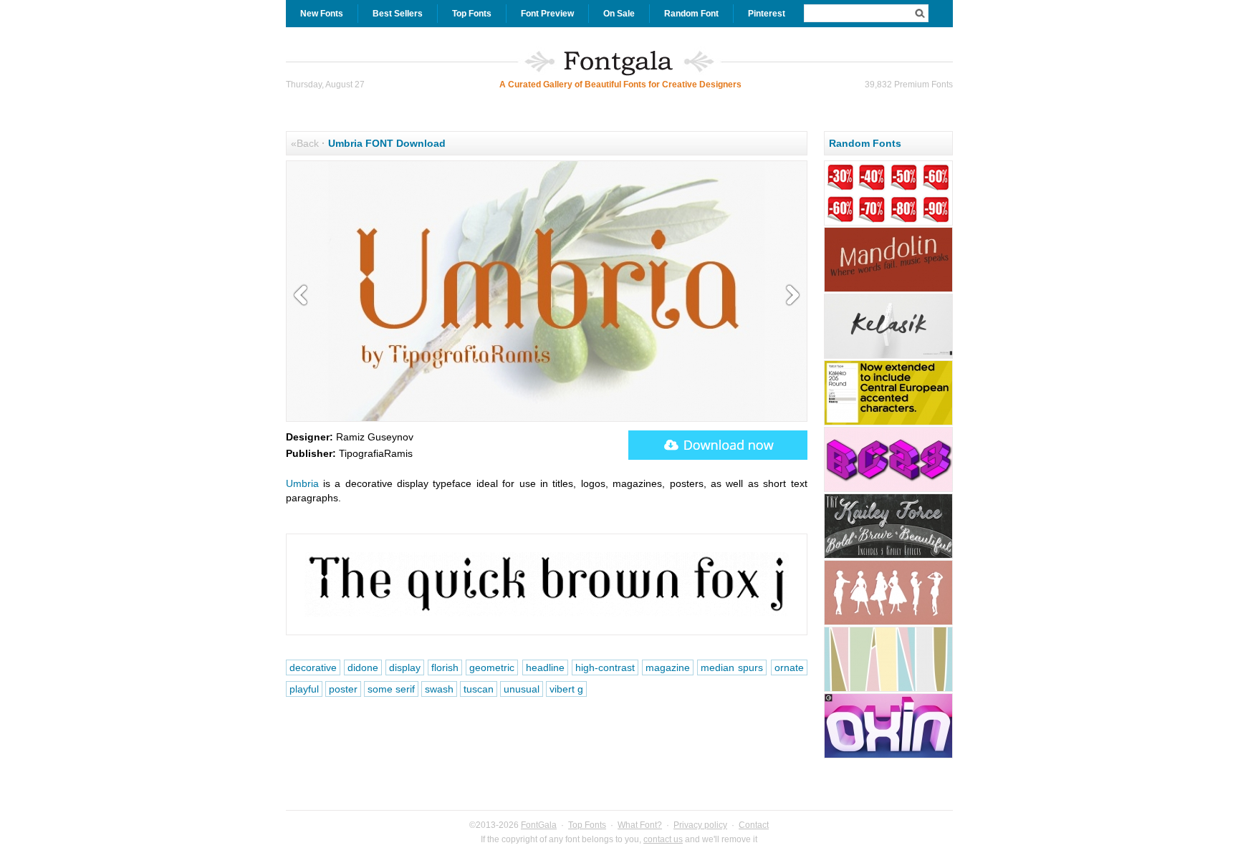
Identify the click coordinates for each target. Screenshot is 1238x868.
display (405, 667)
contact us (663, 839)
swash (439, 689)
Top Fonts (471, 14)
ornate (789, 667)
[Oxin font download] (888, 756)
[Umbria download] (717, 445)
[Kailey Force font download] (888, 556)
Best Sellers (398, 14)
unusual (521, 689)
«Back (305, 143)
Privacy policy (700, 825)
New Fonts (321, 14)
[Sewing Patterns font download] (888, 623)
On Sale (619, 14)
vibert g (566, 689)
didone (362, 667)
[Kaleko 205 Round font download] (888, 423)
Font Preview (547, 14)
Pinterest (766, 14)
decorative (313, 667)
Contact (754, 825)
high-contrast (605, 667)
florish (445, 667)
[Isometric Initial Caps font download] (888, 490)
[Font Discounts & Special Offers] (888, 223)
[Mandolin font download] (888, 290)
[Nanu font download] (888, 689)
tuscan (479, 689)
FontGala (539, 825)
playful (304, 689)
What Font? (640, 825)
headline (545, 667)
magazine (668, 667)
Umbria (302, 483)
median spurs (732, 667)
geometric (491, 667)
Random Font (691, 14)
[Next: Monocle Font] (789, 295)
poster (343, 689)
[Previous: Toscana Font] (303, 295)
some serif (391, 689)
